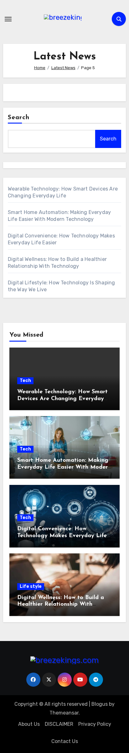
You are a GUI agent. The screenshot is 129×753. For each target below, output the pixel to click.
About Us (29, 724)
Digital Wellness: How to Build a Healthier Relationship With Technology (60, 604)
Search (19, 117)
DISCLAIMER (59, 724)
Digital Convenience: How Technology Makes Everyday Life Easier (62, 535)
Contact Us (64, 741)
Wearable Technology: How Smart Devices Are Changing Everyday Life (62, 398)
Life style (31, 586)
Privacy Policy (94, 724)
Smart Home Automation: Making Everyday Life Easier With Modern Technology (64, 467)
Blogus (99, 704)
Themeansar (64, 713)
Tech (25, 380)
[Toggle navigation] (8, 19)
